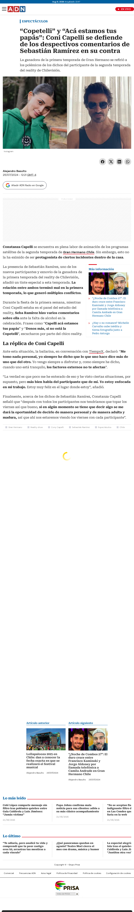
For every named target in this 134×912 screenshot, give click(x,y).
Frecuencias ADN (27, 873)
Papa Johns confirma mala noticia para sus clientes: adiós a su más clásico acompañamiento (78, 808)
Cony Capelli (57, 427)
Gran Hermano (15, 427)
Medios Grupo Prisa (67, 894)
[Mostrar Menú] (4, 9)
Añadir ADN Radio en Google (27, 185)
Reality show (37, 427)
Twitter (110, 161)
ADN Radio (16, 9)
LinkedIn (119, 161)
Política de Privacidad (67, 873)
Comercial (9, 873)
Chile (122, 427)
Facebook (102, 161)
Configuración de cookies (118, 873)
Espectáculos (35, 21)
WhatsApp (127, 161)
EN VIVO (126, 9)
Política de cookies (92, 873)
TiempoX (96, 351)
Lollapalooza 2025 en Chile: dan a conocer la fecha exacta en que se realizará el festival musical (43, 760)
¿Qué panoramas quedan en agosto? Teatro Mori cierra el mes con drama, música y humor (77, 846)
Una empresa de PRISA (67, 885)
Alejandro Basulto (15, 171)
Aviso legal (46, 873)
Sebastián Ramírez (81, 427)
